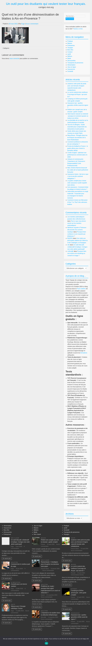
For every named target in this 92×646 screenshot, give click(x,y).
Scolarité (70, 71)
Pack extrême (81, 288)
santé (69, 54)
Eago (23, 24)
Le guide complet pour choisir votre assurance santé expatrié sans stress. (77, 183)
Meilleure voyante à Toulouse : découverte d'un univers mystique (77, 230)
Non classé (15, 537)
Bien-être (70, 50)
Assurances (71, 69)
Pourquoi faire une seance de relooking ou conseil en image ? (76, 253)
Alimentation (71, 65)
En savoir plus (7, 558)
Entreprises (71, 45)
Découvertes (71, 60)
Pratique (70, 41)
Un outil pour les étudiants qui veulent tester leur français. (46, 3)
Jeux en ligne (71, 67)
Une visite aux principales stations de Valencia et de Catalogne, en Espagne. (77, 240)
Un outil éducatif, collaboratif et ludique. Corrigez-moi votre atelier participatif (77, 247)
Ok (46, 643)
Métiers (69, 56)
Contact (69, 52)
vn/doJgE (70, 251)
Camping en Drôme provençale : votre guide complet (78, 593)
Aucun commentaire (32, 24)
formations (83, 353)
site (68, 245)
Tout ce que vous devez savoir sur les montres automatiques (76, 223)
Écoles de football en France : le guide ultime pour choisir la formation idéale (77, 148)
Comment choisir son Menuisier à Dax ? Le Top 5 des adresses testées (77, 202)
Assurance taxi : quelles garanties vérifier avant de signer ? (77, 105)
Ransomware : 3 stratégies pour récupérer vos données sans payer (50, 564)
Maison (69, 43)
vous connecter (14, 58)
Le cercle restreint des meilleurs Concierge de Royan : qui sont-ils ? (77, 94)
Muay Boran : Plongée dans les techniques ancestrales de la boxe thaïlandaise (77, 137)
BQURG (70, 238)
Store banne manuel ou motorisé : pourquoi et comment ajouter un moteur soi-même (77, 116)
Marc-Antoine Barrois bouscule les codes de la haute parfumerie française (77, 170)
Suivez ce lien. (78, 29)
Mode (69, 58)
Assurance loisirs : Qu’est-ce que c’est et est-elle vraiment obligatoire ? (77, 176)
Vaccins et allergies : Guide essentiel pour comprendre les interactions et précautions (77, 127)
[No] (90, 641)
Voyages (70, 47)
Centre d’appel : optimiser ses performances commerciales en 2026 (77, 155)
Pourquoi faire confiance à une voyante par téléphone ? (76, 234)
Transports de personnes (75, 62)
